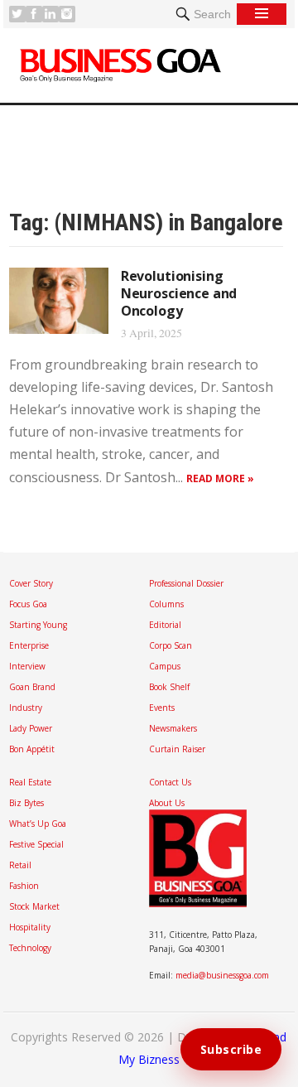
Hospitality (29, 927)
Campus (164, 666)
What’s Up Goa (37, 823)
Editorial (165, 624)
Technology (30, 948)
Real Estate (30, 782)
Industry (25, 707)
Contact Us (170, 782)
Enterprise (29, 645)
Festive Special (36, 844)
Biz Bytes (26, 803)
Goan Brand (32, 687)
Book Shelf (169, 687)
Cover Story (31, 583)
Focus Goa (28, 604)
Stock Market (34, 906)
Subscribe (231, 1049)
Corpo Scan (170, 645)
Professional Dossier (186, 583)
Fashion (24, 885)
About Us (167, 803)
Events (162, 707)
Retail (20, 865)
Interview (27, 666)
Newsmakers (173, 728)
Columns (166, 604)
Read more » (220, 478)
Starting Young (38, 624)
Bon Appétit (32, 749)
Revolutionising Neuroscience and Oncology (179, 293)
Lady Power (30, 728)
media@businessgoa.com (222, 975)
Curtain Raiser (177, 749)
